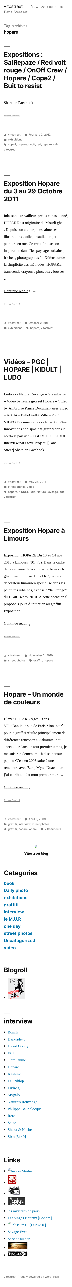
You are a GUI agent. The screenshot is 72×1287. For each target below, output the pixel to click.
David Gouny (18, 1046)
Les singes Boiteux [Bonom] (30, 1217)
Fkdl (11, 1053)
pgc (61, 492)
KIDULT (23, 492)
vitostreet (13, 6)
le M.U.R (12, 919)
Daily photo (16, 890)
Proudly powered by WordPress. (38, 1276)
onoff (31, 144)
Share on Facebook (12, 115)
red (39, 144)
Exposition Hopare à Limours (34, 534)
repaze (47, 144)
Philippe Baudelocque (25, 1108)
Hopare (13, 1067)
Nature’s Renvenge (22, 1101)
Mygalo (14, 1094)
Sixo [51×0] (17, 1136)
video (30, 486)
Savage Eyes (17, 1231)
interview (24, 824)
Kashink (14, 1074)
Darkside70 (17, 1039)
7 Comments (53, 829)
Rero (11, 1115)
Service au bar (19, 1238)
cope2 (12, 144)
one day (12, 926)
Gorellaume (17, 1060)
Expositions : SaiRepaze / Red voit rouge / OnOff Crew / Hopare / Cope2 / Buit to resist (35, 70)
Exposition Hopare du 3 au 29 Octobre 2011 (33, 191)
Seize (12, 1122)
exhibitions (15, 139)
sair (55, 144)
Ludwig (14, 1088)
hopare (22, 144)
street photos (16, 486)
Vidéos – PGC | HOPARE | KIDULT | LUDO (32, 369)
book (9, 883)
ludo (32, 492)
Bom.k (13, 1032)
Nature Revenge (47, 492)
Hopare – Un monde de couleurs (33, 698)
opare (33, 829)
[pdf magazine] (27, 1224)
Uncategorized (19, 940)
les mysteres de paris (24, 1211)
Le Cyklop (16, 1080)
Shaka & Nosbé (20, 1129)
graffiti (37, 660)
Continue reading (20, 291)
